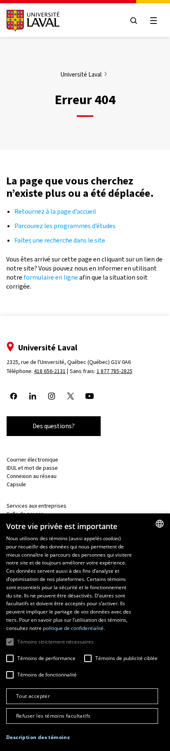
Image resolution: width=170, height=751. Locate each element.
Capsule (16, 484)
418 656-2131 (50, 371)
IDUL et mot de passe (32, 468)
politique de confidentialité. (74, 628)
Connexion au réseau (32, 476)
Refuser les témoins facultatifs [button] (53, 715)
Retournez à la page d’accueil (55, 211)
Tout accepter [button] (33, 696)
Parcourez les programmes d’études (65, 226)
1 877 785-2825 (114, 371)
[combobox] (160, 524)
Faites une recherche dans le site (59, 240)
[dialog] (85, 632)
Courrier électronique (32, 460)
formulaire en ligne (51, 277)
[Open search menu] (134, 20)
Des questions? (54, 426)
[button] (38, 737)
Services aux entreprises (36, 506)
